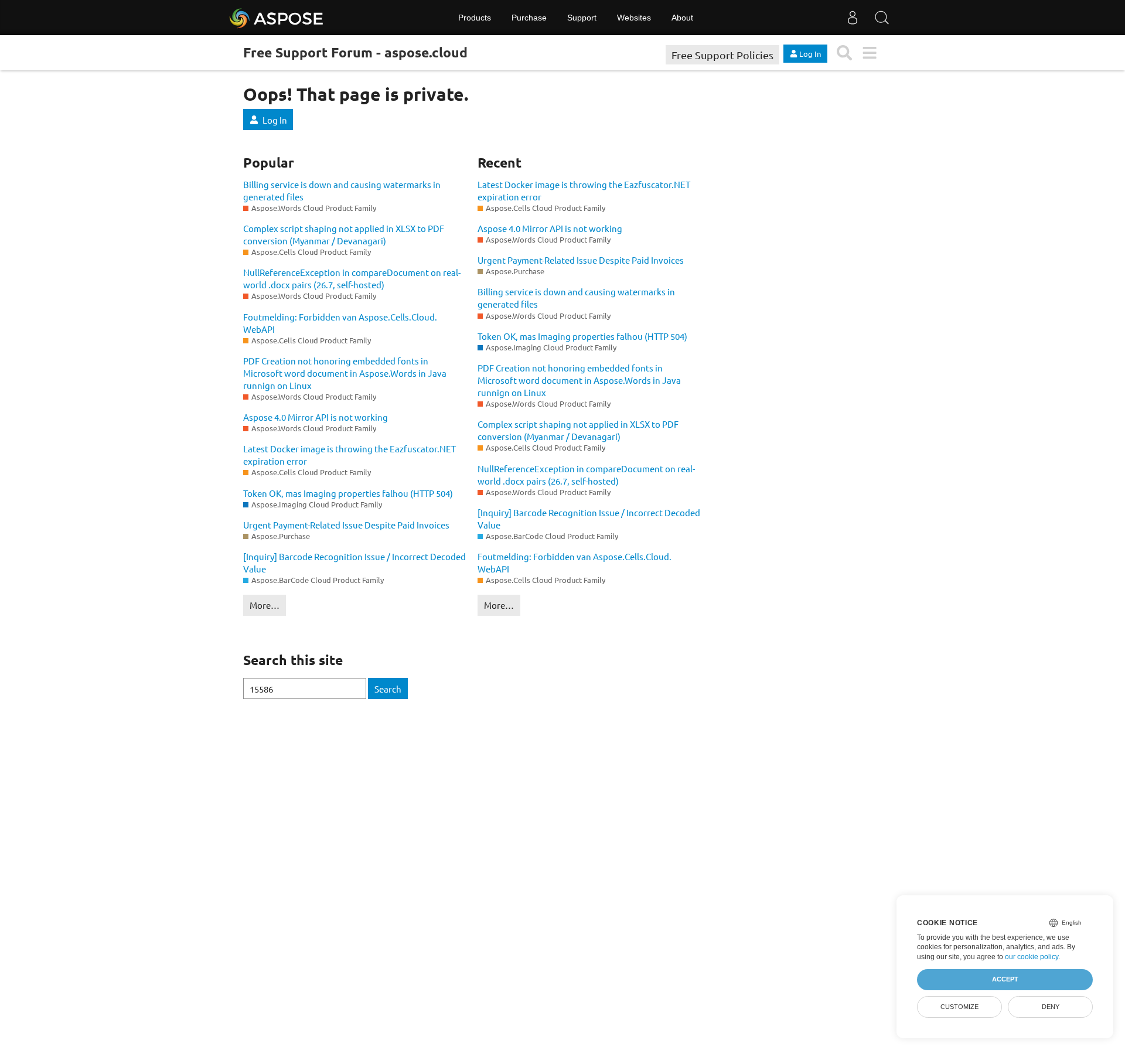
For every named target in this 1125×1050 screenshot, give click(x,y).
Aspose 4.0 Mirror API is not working (315, 416)
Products (474, 17)
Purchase (529, 17)
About (682, 17)
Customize (959, 1006)
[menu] (869, 53)
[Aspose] (277, 17)
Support (581, 17)
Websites (634, 17)
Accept (1005, 979)
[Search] (881, 17)
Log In (274, 119)
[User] (852, 17)
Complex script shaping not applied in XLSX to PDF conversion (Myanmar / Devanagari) (343, 234)
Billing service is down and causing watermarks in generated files (342, 190)
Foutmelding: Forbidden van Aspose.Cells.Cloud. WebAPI (340, 323)
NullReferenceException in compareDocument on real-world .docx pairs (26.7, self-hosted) (352, 278)
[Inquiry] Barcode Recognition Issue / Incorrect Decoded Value (354, 562)
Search (387, 688)
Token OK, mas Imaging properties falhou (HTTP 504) (348, 493)
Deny (1050, 1006)
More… (264, 605)
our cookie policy (1031, 957)
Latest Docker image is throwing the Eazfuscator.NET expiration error (349, 454)
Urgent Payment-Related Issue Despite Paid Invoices (346, 524)
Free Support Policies (722, 55)
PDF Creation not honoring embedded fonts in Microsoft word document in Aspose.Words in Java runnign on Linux (344, 373)
